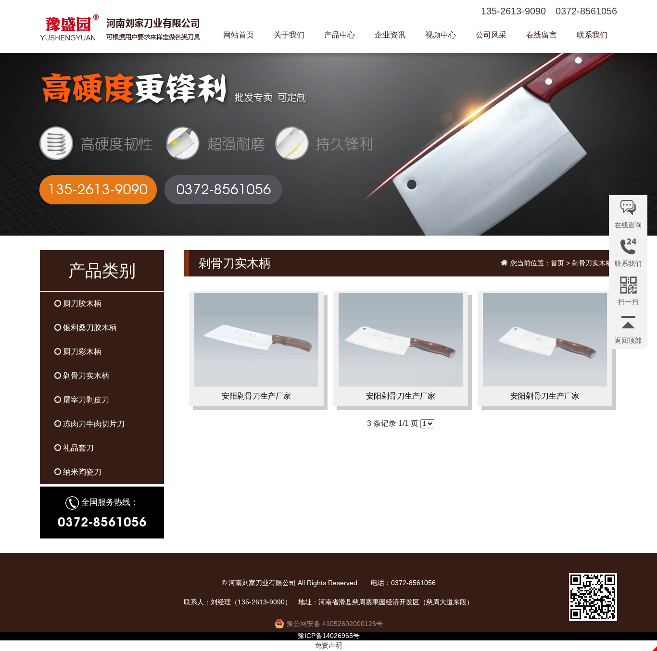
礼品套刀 (77, 448)
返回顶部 (628, 340)
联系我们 (592, 35)
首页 (557, 263)
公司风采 (491, 35)
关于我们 (289, 35)
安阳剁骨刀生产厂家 (256, 396)
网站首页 (238, 35)
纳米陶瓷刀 (81, 472)
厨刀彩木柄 (81, 352)
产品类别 (102, 270)
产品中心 (339, 35)
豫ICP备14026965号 (329, 635)
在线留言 (541, 35)
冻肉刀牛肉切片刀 (93, 424)
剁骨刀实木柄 (85, 376)
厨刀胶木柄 (81, 304)
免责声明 (328, 645)
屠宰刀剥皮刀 (85, 400)
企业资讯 (390, 35)
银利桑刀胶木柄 (89, 328)
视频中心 (440, 35)
